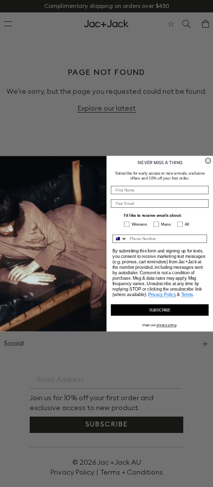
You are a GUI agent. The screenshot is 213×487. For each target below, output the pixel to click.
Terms (187, 294)
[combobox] (120, 238)
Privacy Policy (162, 294)
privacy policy (166, 325)
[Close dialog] (208, 160)
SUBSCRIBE (160, 309)
